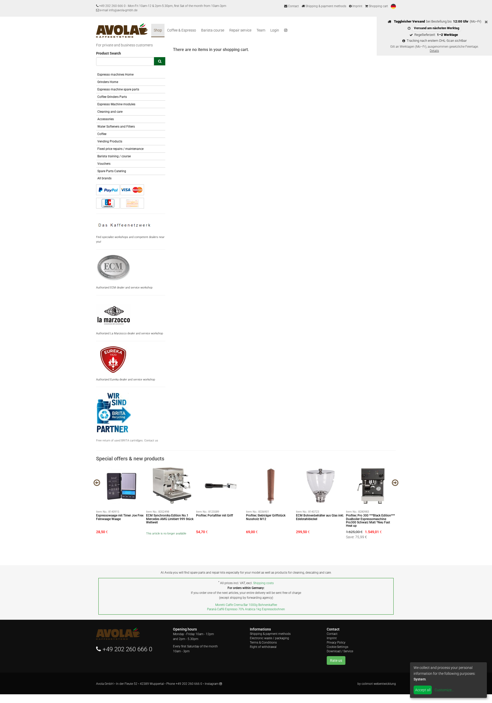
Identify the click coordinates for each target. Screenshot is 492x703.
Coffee (101, 134)
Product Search (108, 53)
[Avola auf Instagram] (286, 30)
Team (261, 30)
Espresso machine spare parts (118, 89)
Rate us (336, 660)
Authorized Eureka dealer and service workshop (125, 379)
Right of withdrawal (263, 647)
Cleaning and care (109, 111)
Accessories (105, 119)
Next (395, 483)
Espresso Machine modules (116, 104)
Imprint (357, 6)
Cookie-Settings (337, 647)
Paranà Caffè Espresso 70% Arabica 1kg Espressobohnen (246, 609)
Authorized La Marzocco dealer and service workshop (129, 333)
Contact (293, 6)
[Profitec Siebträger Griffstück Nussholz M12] (271, 486)
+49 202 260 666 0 (112, 6)
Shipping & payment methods (325, 6)
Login (274, 30)
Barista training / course (114, 156)
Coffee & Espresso (181, 30)
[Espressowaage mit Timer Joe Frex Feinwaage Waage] (121, 486)
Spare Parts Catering (111, 171)
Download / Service (340, 651)
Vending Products (109, 141)
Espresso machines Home (115, 74)
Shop (158, 30)
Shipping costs (263, 583)
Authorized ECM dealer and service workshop (124, 287)
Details (434, 51)
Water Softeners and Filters (116, 126)
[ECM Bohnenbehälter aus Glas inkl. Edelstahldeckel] (321, 486)
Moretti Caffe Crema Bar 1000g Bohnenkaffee (246, 605)
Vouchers (103, 164)
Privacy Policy (336, 642)
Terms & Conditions (263, 642)
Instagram (212, 684)
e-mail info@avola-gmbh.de (118, 10)
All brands (104, 178)
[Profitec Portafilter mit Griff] (221, 486)
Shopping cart (378, 6)
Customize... (444, 690)
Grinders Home (107, 82)
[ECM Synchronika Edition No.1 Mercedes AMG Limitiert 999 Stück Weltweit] (171, 486)
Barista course (212, 30)
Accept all (422, 690)
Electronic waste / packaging (269, 638)
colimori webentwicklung (379, 684)
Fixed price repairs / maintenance (120, 149)
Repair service (240, 30)
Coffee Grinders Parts (112, 97)
